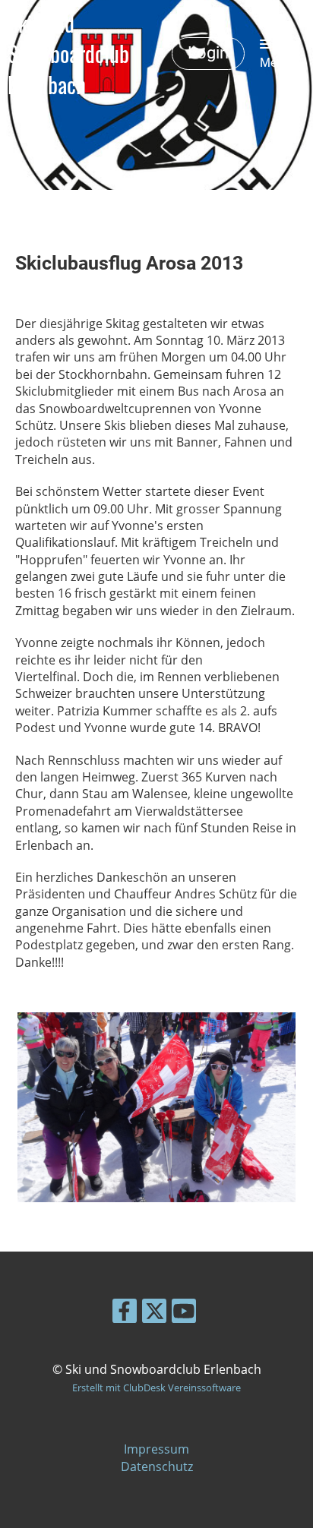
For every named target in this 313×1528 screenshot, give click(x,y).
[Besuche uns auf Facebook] (124, 1313)
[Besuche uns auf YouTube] (184, 1313)
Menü (275, 62)
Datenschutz (157, 1466)
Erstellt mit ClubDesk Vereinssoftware (156, 1387)
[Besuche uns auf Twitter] (154, 1313)
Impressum (156, 1449)
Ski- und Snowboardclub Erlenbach (68, 53)
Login (208, 52)
